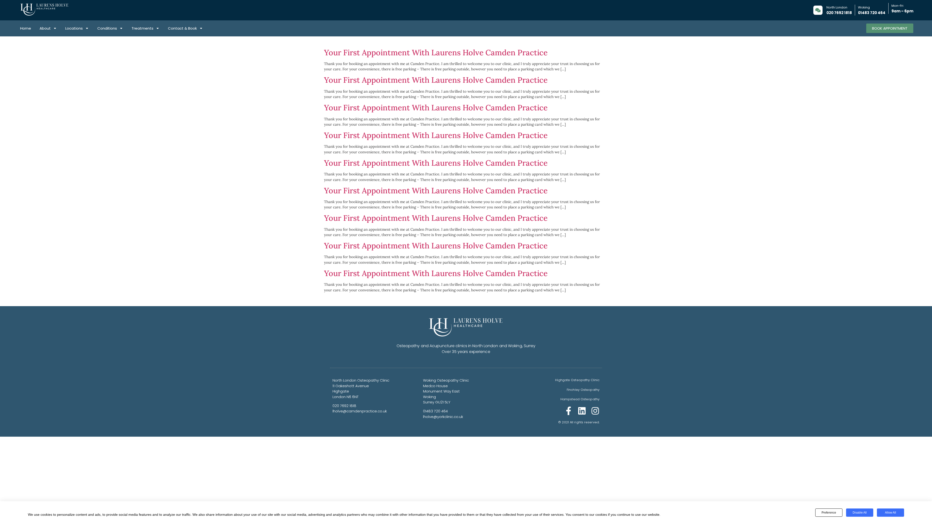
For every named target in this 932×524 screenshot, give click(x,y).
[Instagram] (595, 411)
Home (25, 28)
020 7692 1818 (839, 12)
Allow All (890, 512)
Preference (829, 512)
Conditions (107, 28)
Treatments (142, 28)
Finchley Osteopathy (583, 389)
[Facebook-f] (568, 411)
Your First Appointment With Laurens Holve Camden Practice (436, 52)
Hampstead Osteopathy (579, 399)
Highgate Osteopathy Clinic (577, 380)
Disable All (860, 512)
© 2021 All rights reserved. (578, 422)
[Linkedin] (582, 411)
